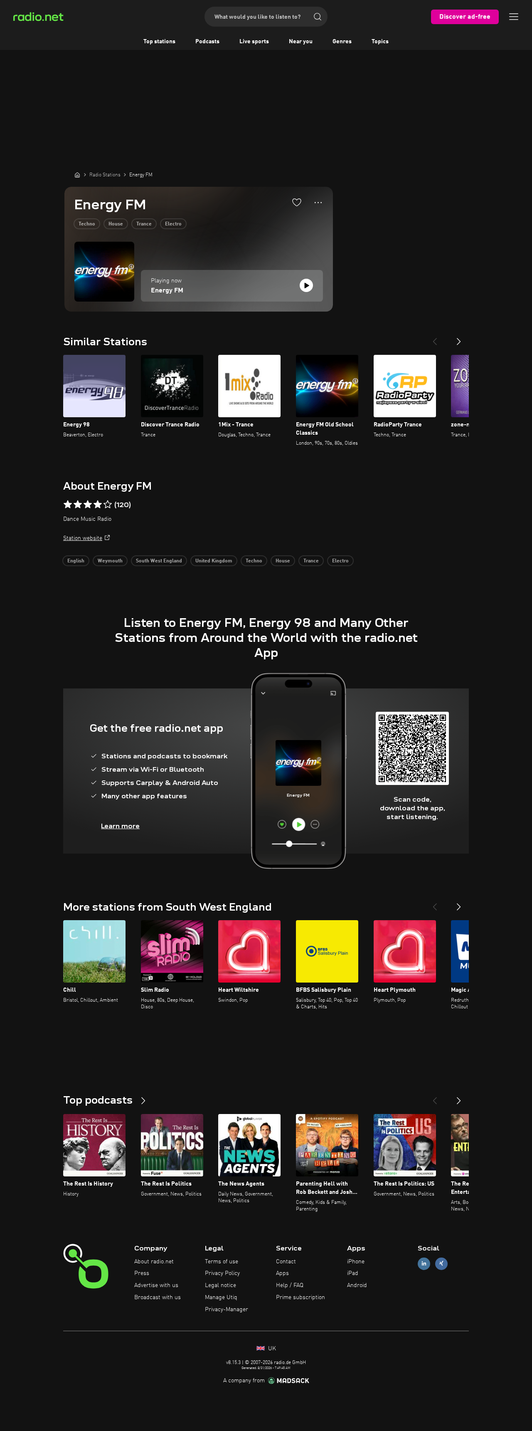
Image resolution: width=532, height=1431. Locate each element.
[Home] (77, 174)
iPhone (356, 1262)
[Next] (459, 338)
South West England (159, 561)
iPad (352, 1273)
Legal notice (220, 1285)
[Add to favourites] (296, 202)
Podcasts (207, 42)
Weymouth (110, 561)
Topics (380, 42)
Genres (342, 42)
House (115, 224)
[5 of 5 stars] (108, 505)
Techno (87, 224)
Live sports (254, 42)
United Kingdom (213, 561)
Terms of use (221, 1262)
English (75, 561)
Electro (173, 224)
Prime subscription (300, 1297)
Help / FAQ (289, 1285)
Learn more (120, 826)
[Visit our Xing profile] (441, 1263)
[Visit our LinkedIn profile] (424, 1263)
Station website (82, 538)
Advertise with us (156, 1285)
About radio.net (154, 1262)
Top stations (159, 42)
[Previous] (435, 338)
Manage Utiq (221, 1297)
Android (357, 1285)
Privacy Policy (222, 1273)
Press (141, 1273)
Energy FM (167, 290)
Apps (282, 1273)
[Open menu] (514, 17)
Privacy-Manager (226, 1309)
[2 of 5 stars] (78, 505)
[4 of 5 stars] (98, 505)
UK (271, 1349)
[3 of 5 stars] (88, 505)
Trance (144, 224)
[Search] (318, 17)
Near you (301, 42)
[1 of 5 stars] (68, 505)
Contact (286, 1262)
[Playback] (306, 285)
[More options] (318, 203)
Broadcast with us (157, 1297)
